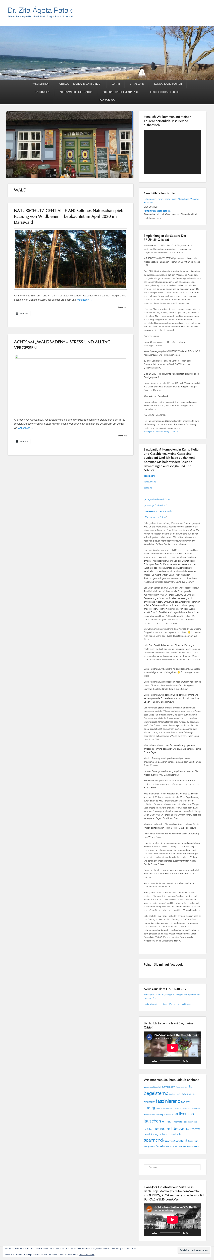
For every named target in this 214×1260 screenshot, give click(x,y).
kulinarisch (184, 1113)
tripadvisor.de (150, 481)
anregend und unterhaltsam (158, 499)
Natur (185, 1122)
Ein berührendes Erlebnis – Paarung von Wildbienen (168, 1004)
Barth (192, 1086)
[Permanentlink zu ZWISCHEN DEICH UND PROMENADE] (70, 158)
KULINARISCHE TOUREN (168, 83)
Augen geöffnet (182, 1087)
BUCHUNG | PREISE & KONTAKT (120, 92)
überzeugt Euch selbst (155, 505)
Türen (195, 1141)
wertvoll (186, 1147)
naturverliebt (192, 1122)
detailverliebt (191, 1094)
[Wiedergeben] (148, 1060)
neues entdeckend (171, 1128)
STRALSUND (137, 83)
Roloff (173, 1134)
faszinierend (168, 1101)
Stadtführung (168, 1141)
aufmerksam (168, 1086)
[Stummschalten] (191, 1060)
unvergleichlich (149, 1147)
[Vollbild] (197, 1060)
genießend (187, 1108)
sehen (180, 1134)
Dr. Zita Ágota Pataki (41, 10)
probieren (164, 1134)
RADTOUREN (42, 92)
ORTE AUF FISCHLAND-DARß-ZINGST (80, 83)
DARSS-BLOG (107, 100)
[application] (172, 1047)
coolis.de (148, 487)
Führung (149, 1108)
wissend (194, 1146)
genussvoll (196, 1108)
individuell (154, 1115)
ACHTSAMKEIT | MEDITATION (76, 92)
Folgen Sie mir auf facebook (163, 964)
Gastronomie (161, 1108)
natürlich (148, 1129)
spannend (153, 1140)
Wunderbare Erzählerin (155, 517)
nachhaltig (178, 1122)
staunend (180, 1140)
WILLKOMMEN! (40, 83)
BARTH (116, 83)
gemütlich (170, 1108)
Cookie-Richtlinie (86, 1254)
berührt (172, 1094)
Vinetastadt (171, 1146)
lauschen (152, 1120)
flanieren (185, 1101)
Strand (190, 1141)
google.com (149, 475)
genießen (178, 1108)
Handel (146, 1115)
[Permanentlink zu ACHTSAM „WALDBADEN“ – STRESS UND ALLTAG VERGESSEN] (70, 357)
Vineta (160, 1146)
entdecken (149, 1101)
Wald (180, 1147)
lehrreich (167, 1121)
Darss (181, 1093)
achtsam (147, 1087)
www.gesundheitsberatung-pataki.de (161, 431)
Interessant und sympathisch (158, 511)
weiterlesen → (84, 299)
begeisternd (156, 1093)
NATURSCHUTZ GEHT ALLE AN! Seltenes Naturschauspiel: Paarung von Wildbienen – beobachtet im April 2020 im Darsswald (68, 217)
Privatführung (151, 1134)
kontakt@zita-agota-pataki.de (158, 210)
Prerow (195, 1129)
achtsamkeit (156, 1087)
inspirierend (166, 1114)
